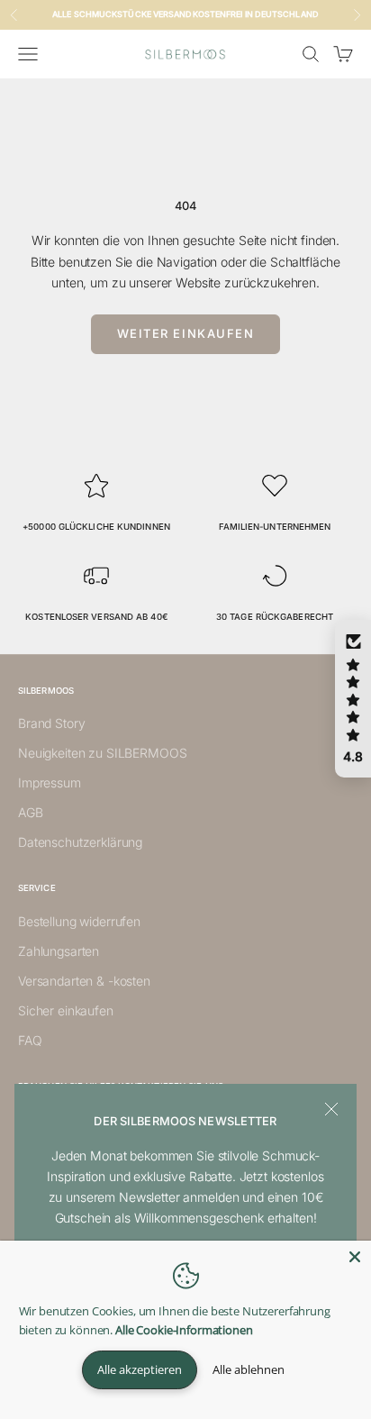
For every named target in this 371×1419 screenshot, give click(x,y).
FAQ (30, 1040)
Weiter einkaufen (186, 333)
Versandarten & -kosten (84, 980)
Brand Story (51, 723)
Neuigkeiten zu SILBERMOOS (102, 752)
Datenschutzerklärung (80, 842)
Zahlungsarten (58, 951)
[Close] (355, 1257)
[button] (353, 699)
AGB (30, 812)
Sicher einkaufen (65, 1010)
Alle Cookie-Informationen (184, 1330)
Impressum (49, 782)
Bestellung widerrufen (79, 921)
